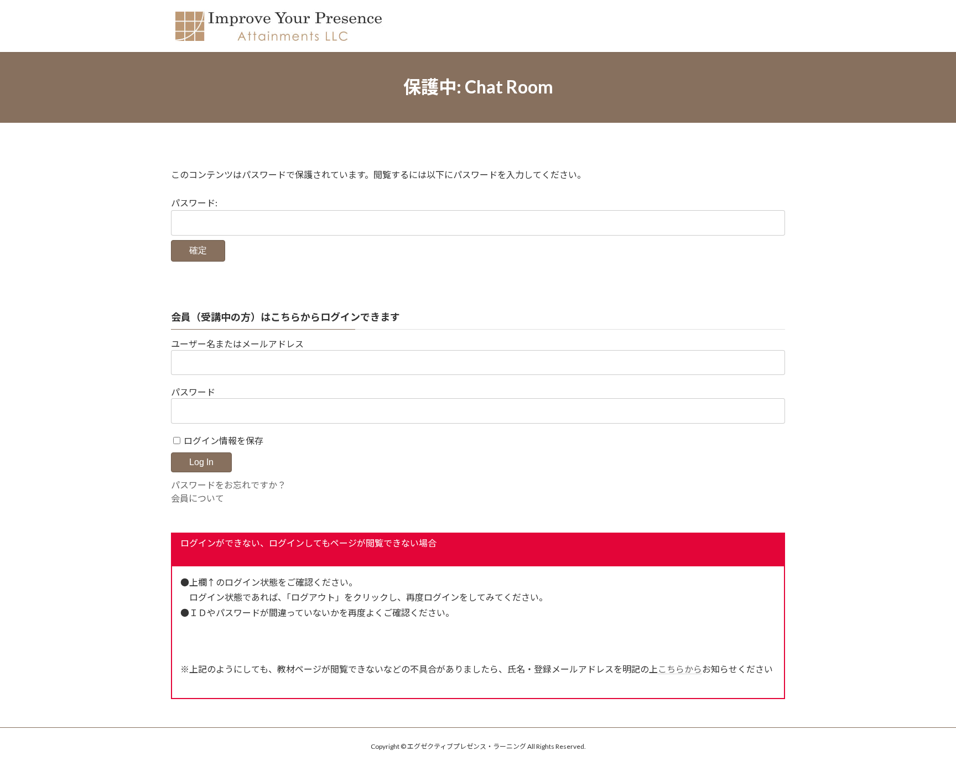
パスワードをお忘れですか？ (228, 485)
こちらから (680, 669)
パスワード (193, 392)
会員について (197, 498)
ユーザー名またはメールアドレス (237, 343)
